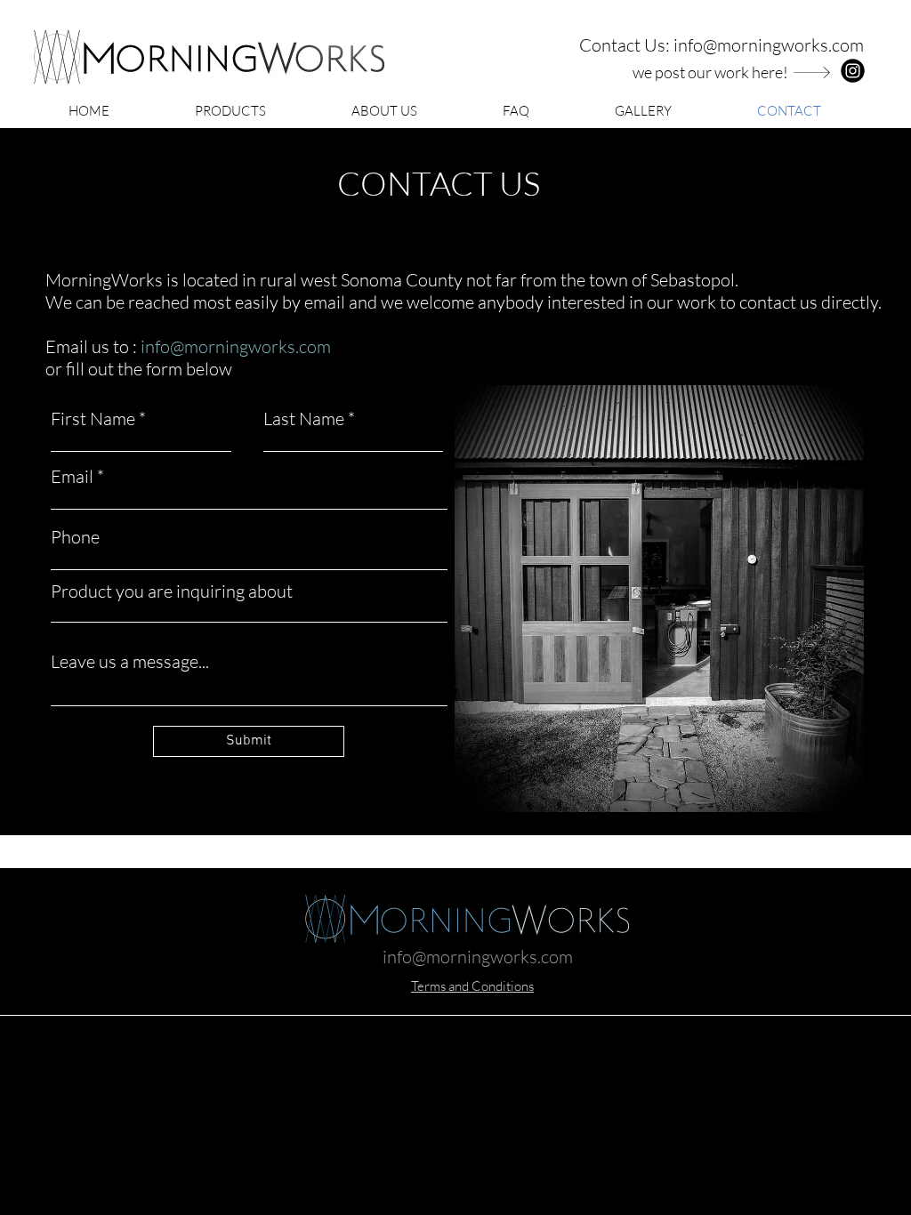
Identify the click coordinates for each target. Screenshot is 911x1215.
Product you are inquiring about (172, 591)
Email (72, 477)
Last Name (303, 419)
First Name (93, 419)
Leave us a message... (130, 662)
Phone (75, 537)
